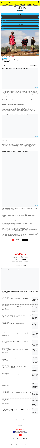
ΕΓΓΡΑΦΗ (23, 259)
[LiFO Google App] (16, 439)
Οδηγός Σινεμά (5, 58)
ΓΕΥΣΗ (10, 4)
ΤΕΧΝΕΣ (20, 4)
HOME (2, 56)
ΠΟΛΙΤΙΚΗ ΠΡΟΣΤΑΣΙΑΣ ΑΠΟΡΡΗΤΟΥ (22, 261)
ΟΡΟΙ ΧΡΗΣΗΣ (14, 261)
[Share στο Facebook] (36, 54)
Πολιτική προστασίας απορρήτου (19, 444)
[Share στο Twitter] (38, 54)
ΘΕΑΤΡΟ (16, 4)
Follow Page (25, 240)
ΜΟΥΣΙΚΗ (24, 4)
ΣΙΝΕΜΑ (13, 4)
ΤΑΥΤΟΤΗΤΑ (20, 428)
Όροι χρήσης (11, 444)
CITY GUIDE (7, 2)
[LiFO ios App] (24, 439)
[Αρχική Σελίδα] (3, 2)
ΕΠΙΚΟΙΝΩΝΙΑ (20, 429)
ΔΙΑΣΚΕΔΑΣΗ (29, 4)
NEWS (7, 4)
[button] (1, 2)
